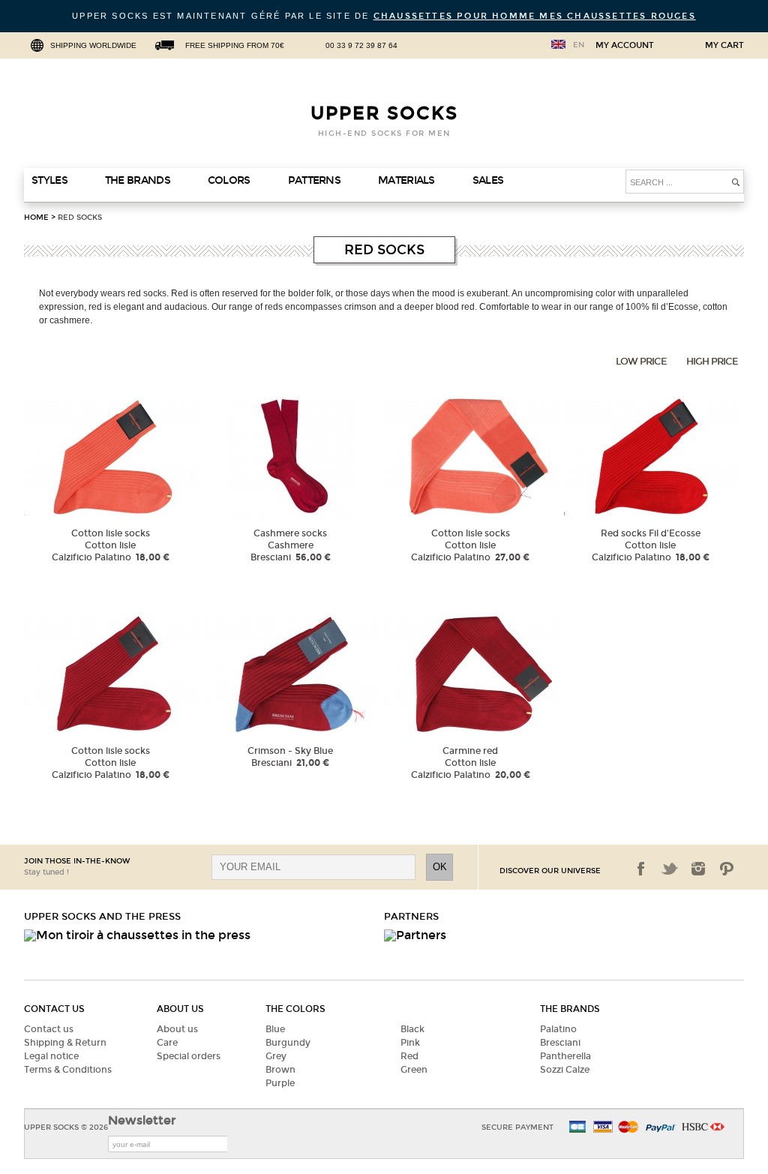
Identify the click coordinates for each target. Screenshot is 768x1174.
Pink (410, 1042)
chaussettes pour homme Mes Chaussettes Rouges (535, 16)
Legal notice (51, 1056)
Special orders (188, 1056)
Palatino (558, 1029)
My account (625, 45)
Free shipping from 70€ (234, 45)
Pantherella (565, 1056)
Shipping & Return (65, 1042)
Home (36, 217)
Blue (275, 1029)
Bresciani (560, 1042)
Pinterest (727, 869)
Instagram (698, 869)
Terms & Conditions (68, 1069)
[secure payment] (613, 1127)
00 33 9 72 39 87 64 (362, 45)
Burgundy (288, 1042)
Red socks (80, 217)
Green (414, 1069)
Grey (276, 1056)
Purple (280, 1083)
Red (409, 1056)
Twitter (670, 869)
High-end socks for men (384, 133)
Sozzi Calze (565, 1069)
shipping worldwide (93, 45)
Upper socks (384, 113)
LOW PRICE (641, 362)
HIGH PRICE (712, 362)
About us (177, 1029)
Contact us (49, 1029)
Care (167, 1042)
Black (412, 1029)
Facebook (641, 869)
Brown (281, 1069)
